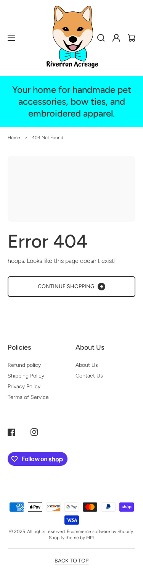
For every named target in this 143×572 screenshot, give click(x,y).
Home (14, 137)
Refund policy (24, 365)
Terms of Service (28, 397)
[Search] (101, 37)
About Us (87, 365)
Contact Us (89, 376)
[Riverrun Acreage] (71, 38)
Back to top (71, 560)
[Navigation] (11, 38)
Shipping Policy (26, 376)
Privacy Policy (24, 386)
